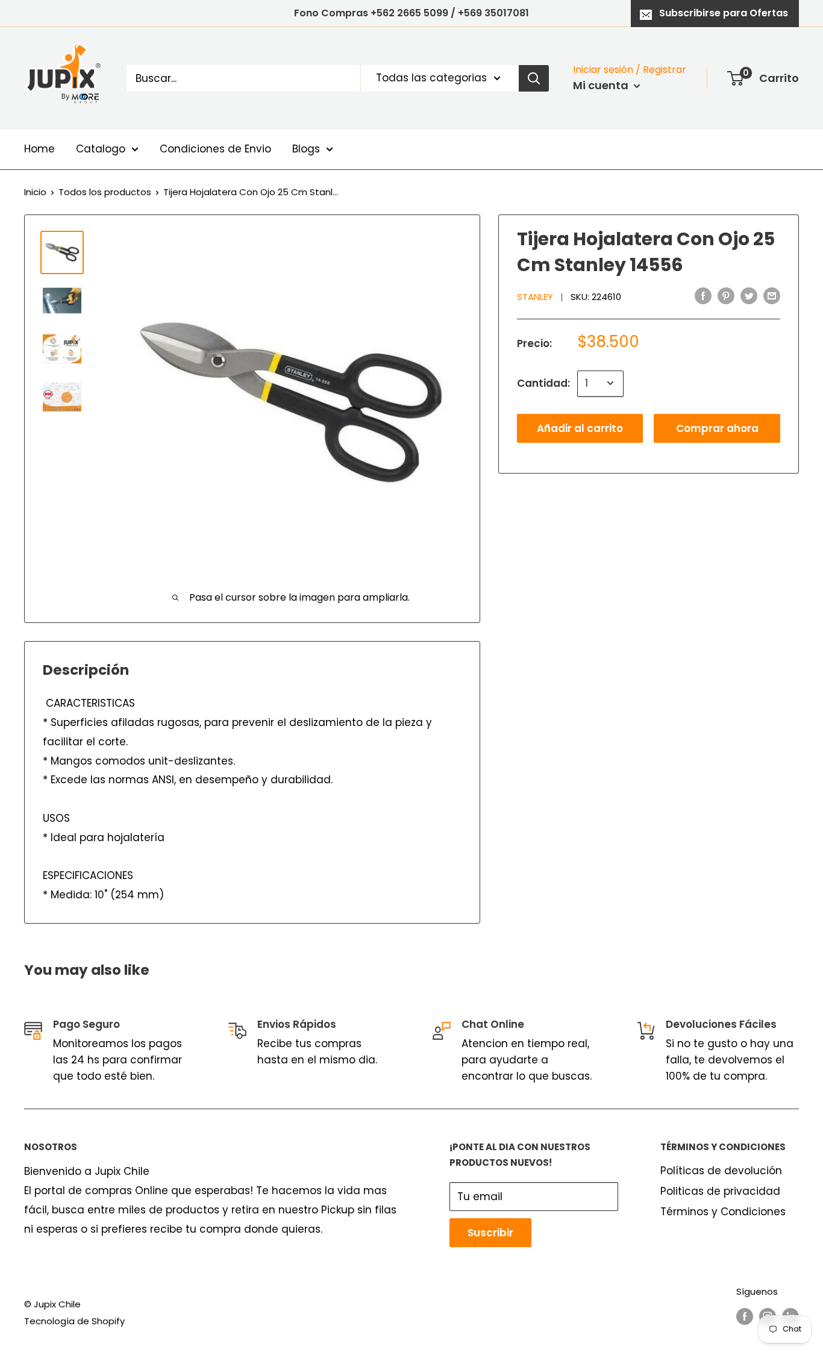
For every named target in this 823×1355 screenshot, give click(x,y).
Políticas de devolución (721, 1170)
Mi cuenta (602, 85)
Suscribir (490, 1232)
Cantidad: (543, 382)
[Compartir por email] (771, 295)
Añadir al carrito (580, 428)
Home (39, 149)
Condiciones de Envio (215, 149)
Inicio (35, 192)
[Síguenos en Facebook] (744, 1316)
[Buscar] (534, 78)
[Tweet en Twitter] (748, 295)
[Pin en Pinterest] (726, 295)
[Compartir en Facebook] (703, 295)
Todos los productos (104, 192)
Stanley (535, 296)
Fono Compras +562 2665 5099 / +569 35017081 (411, 13)
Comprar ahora (717, 428)
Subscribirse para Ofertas (723, 13)
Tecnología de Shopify (74, 1321)
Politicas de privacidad (720, 1191)
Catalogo (100, 149)
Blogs (306, 149)
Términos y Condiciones (723, 1211)
